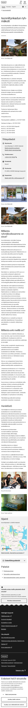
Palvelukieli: (8, 161)
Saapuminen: (8, 175)
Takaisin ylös (20, 670)
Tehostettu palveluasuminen (12, 574)
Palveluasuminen (8, 571)
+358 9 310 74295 (11, 157)
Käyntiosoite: (8, 143)
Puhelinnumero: (9, 154)
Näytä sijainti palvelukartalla (13, 150)
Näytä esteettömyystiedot (12, 148)
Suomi (3, 6)
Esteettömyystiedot (12, 560)
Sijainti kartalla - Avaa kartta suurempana (12, 553)
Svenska (8, 6)
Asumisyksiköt (6, 10)
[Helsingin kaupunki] (4, 656)
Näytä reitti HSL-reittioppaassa (15, 178)
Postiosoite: (8, 168)
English (14, 6)
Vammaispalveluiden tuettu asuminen (14, 577)
